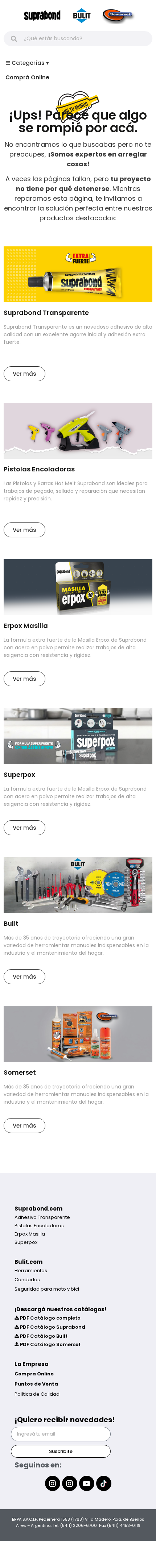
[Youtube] (86, 1483)
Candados (27, 1279)
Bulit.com (28, 1262)
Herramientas (31, 1270)
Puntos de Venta (36, 1383)
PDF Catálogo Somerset (50, 1344)
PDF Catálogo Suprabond (52, 1327)
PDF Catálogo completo (50, 1318)
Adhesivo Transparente (42, 1217)
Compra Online (34, 1373)
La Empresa (32, 1364)
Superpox (26, 1242)
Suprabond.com (38, 1208)
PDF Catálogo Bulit (43, 1336)
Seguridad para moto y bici (47, 1289)
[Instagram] (52, 1483)
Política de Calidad (37, 1394)
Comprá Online (27, 77)
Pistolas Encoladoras (39, 1225)
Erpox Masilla (30, 1233)
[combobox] (78, 38)
